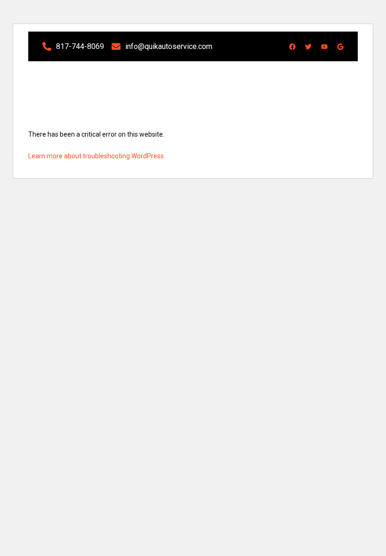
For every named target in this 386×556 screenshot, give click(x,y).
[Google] (340, 46)
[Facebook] (292, 46)
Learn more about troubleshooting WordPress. (96, 156)
